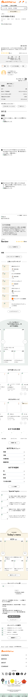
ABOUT (3, 663)
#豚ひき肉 (17, 19)
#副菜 (8, 19)
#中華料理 (23, 19)
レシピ (6, 646)
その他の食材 (7, 481)
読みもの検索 (14, 5)
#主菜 (13, 390)
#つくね (9, 390)
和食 (4, 452)
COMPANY (4, 666)
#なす (12, 19)
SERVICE (4, 659)
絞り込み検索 (13, 11)
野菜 (4, 478)
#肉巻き (23, 390)
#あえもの (3, 19)
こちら (14, 234)
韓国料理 (6, 462)
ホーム (2, 646)
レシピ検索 (5, 5)
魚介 (4, 474)
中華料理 (6, 459)
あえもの (11, 646)
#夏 (2, 20)
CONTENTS (5, 655)
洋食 (4, 455)
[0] (19, 2)
